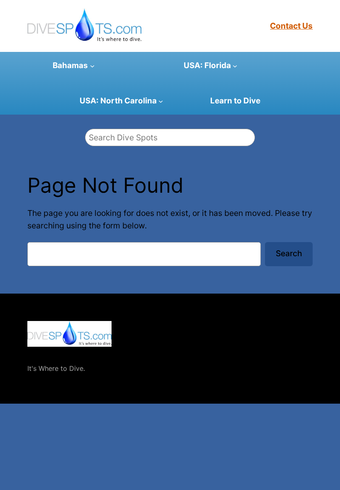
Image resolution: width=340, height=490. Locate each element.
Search (289, 253)
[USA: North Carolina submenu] (160, 100)
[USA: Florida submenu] (235, 66)
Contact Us (291, 26)
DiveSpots (44, 354)
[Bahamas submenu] (92, 66)
